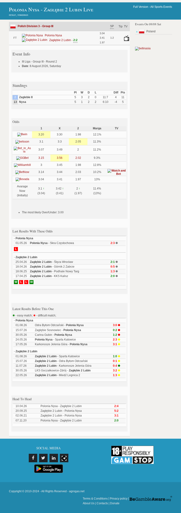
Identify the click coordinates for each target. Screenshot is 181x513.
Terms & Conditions (95, 498)
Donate (114, 503)
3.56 (59, 158)
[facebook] (33, 458)
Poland (151, 31)
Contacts (102, 503)
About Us (89, 503)
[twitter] (43, 458)
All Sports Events (161, 6)
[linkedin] (53, 458)
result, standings (18, 15)
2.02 (78, 158)
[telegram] (64, 458)
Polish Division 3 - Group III (35, 26)
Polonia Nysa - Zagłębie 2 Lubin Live (51, 9)
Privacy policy (119, 498)
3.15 (41, 158)
